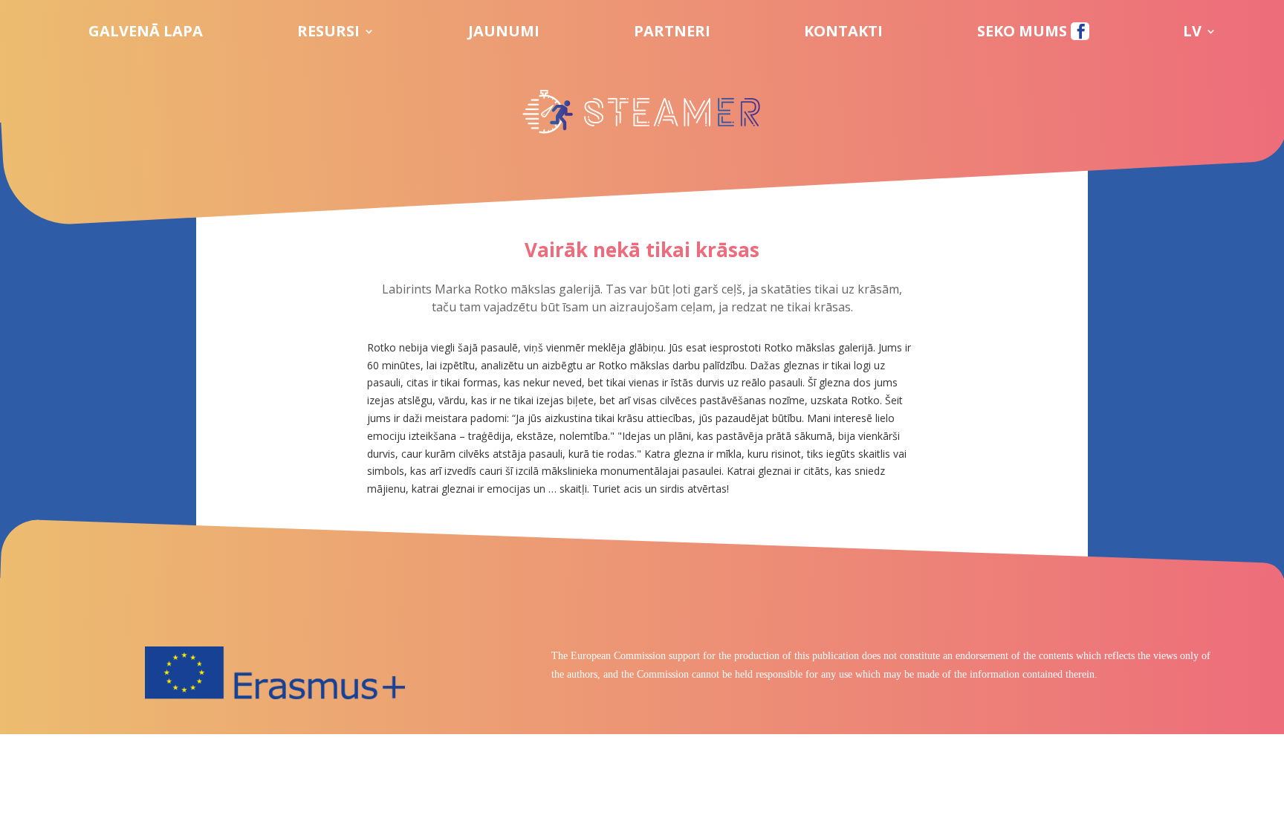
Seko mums (1024, 33)
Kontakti (843, 33)
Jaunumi (503, 33)
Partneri (672, 33)
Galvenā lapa (145, 33)
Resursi (328, 33)
